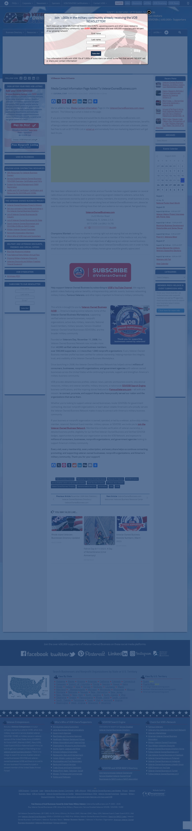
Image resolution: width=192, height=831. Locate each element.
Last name (96, 39)
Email (96, 45)
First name (96, 33)
